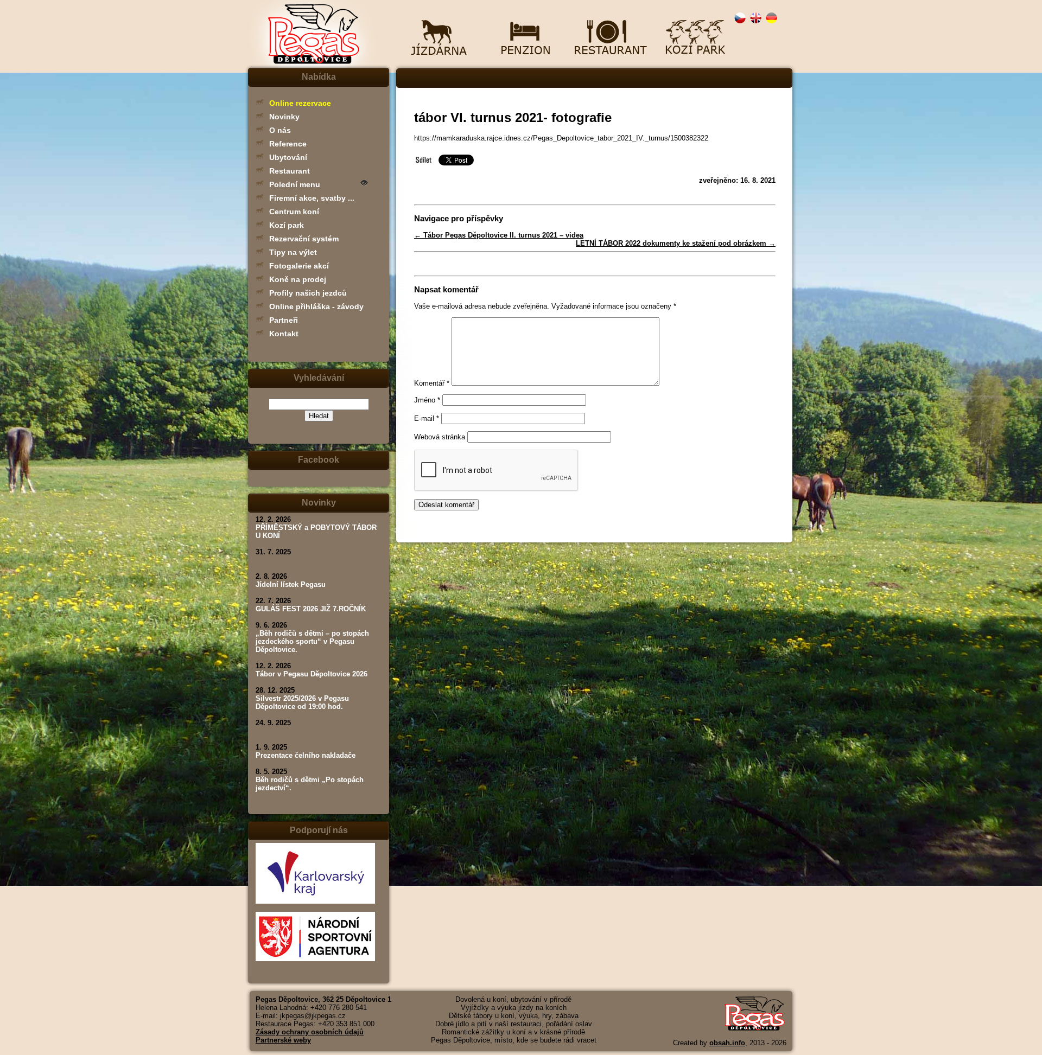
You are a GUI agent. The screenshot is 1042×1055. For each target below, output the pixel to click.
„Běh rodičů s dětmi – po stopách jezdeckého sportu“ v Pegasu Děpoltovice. (312, 641)
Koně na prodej (297, 279)
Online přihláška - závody (316, 306)
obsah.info (727, 1043)
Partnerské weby (283, 1040)
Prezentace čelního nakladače (305, 755)
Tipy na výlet (293, 252)
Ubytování (288, 157)
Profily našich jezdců (308, 293)
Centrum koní (294, 211)
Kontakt (283, 333)
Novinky (284, 116)
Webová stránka (439, 437)
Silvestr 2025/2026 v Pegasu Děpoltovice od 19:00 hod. (302, 702)
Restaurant (289, 171)
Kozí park (286, 225)
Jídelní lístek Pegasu (291, 584)
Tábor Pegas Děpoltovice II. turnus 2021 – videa (498, 235)
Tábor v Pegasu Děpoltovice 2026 (311, 674)
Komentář (431, 383)
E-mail (426, 418)
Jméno (427, 400)
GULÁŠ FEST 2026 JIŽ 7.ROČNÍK (311, 609)
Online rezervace (300, 103)
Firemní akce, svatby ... (311, 198)
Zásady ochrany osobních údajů (310, 1032)
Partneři (283, 320)
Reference (288, 143)
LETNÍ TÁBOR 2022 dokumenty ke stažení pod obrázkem (676, 243)
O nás (280, 130)
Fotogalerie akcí (299, 265)
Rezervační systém (304, 238)
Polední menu (294, 184)
